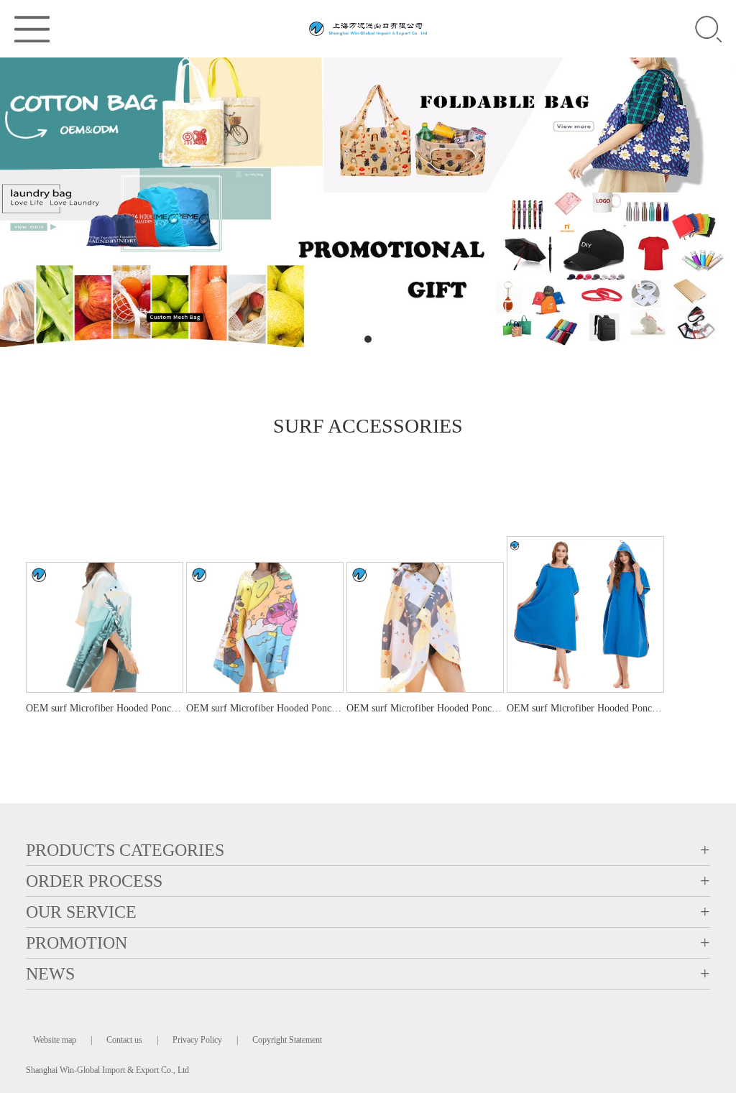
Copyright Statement (287, 1040)
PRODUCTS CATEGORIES (125, 850)
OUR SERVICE (81, 912)
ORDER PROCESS (94, 881)
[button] (342, 339)
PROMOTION (76, 942)
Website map (54, 1040)
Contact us (124, 1040)
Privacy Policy (197, 1040)
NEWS (50, 973)
